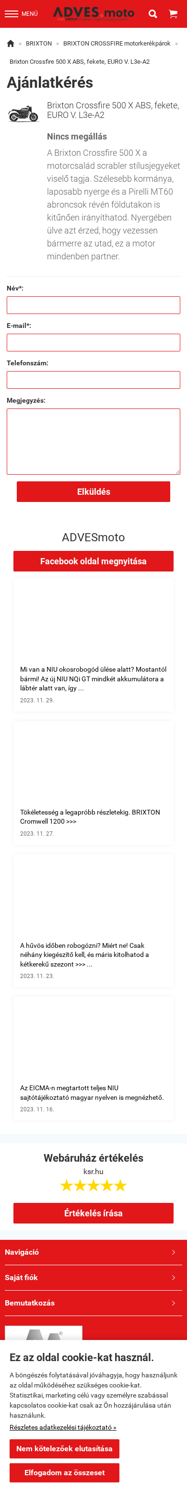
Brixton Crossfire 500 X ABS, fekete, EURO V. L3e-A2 (80, 61)
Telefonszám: (27, 363)
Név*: (15, 288)
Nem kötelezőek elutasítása (64, 1448)
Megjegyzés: (26, 400)
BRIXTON (39, 43)
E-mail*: (19, 325)
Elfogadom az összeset (64, 1472)
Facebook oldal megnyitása (93, 561)
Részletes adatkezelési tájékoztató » (63, 1427)
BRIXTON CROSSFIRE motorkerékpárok (117, 43)
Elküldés (93, 492)
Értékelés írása (93, 1213)
